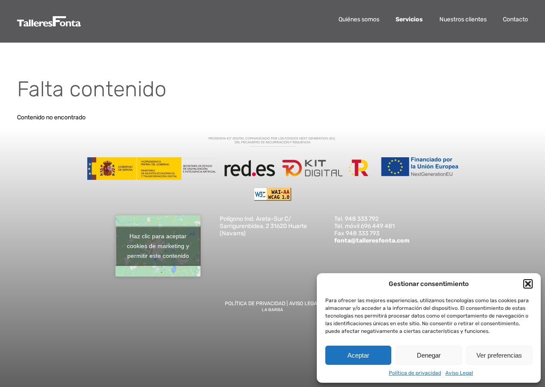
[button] (528, 284)
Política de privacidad (415, 373)
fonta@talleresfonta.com (372, 240)
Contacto (515, 19)
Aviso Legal (459, 373)
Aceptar (358, 355)
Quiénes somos (358, 19)
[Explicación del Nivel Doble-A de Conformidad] (272, 198)
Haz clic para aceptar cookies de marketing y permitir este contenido (158, 245)
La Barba (272, 309)
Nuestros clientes (463, 19)
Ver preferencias (499, 355)
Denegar (429, 355)
